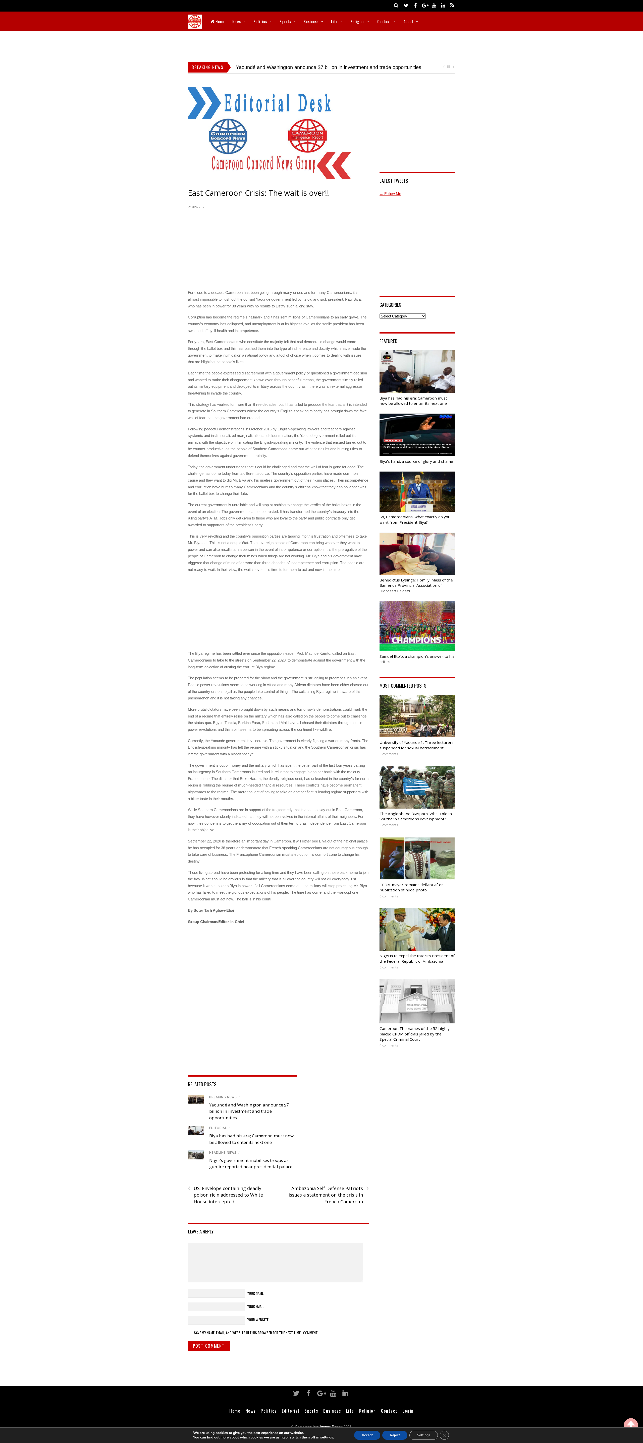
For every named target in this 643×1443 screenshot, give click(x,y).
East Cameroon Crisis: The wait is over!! (258, 193)
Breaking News (223, 1097)
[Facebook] (415, 5)
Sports (285, 21)
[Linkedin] (443, 5)
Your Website (258, 1319)
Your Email (255, 1306)
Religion (357, 21)
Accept (367, 1435)
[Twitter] (405, 5)
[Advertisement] (321, 45)
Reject (395, 1435)
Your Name (255, 1293)
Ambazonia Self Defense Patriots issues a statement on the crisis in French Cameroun (328, 1195)
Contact (384, 21)
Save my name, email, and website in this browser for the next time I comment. (256, 1332)
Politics (260, 21)
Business (311, 21)
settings (326, 1437)
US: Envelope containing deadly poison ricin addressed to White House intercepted (225, 1195)
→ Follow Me (390, 193)
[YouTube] (433, 5)
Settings (423, 1435)
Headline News (223, 1152)
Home (220, 21)
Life (334, 21)
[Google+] (424, 5)
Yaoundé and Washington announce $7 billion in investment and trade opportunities (249, 1111)
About (408, 21)
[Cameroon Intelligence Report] (195, 25)
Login (408, 1410)
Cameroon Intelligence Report (319, 1427)
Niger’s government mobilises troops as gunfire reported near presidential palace (326, 67)
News (236, 21)
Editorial (218, 1128)
